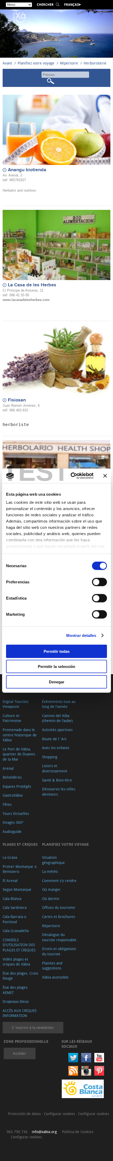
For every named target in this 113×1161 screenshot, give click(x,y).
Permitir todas (57, 651)
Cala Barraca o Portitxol (14, 919)
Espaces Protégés (17, 786)
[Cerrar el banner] (105, 476)
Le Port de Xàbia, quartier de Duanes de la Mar (19, 754)
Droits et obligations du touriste (59, 951)
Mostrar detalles (81, 635)
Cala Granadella (16, 930)
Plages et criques (20, 844)
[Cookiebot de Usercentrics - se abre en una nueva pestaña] (71, 475)
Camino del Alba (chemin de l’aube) (57, 718)
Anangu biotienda (27, 170)
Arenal (8, 768)
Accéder (19, 1053)
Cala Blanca (12, 898)
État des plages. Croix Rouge (20, 976)
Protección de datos (25, 1113)
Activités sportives (57, 729)
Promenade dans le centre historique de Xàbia (20, 734)
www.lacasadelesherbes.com (26, 300)
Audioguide (12, 831)
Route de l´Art (54, 738)
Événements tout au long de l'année (58, 704)
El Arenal (10, 880)
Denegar (56, 681)
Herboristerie (95, 63)
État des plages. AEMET (15, 990)
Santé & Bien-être (57, 780)
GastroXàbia (13, 795)
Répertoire (69, 63)
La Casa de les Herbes (32, 285)
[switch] (99, 582)
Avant (7, 63)
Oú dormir (51, 898)
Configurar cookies (60, 1113)
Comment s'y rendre (59, 880)
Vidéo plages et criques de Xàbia (16, 962)
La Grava (10, 857)
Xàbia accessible (55, 977)
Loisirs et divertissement (54, 768)
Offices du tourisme (58, 907)
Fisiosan (17, 400)
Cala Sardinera (15, 907)
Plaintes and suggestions (52, 966)
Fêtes (7, 804)
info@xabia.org (44, 1131)
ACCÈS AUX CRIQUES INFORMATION (20, 1013)
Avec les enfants (55, 747)
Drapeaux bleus (16, 1001)
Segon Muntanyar (17, 889)
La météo (50, 871)
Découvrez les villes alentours (58, 791)
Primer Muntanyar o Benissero (20, 869)
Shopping (49, 756)
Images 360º (13, 822)
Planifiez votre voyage (36, 63)
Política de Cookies (77, 1131)
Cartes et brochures (58, 916)
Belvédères (12, 777)
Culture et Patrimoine (12, 718)
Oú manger (51, 889)
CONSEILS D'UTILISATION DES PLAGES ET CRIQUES (19, 944)
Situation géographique (53, 860)
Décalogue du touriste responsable (59, 937)
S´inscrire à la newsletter (33, 1027)
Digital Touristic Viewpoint (16, 704)
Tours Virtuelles (16, 813)
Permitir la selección (56, 666)
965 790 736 (17, 1131)
